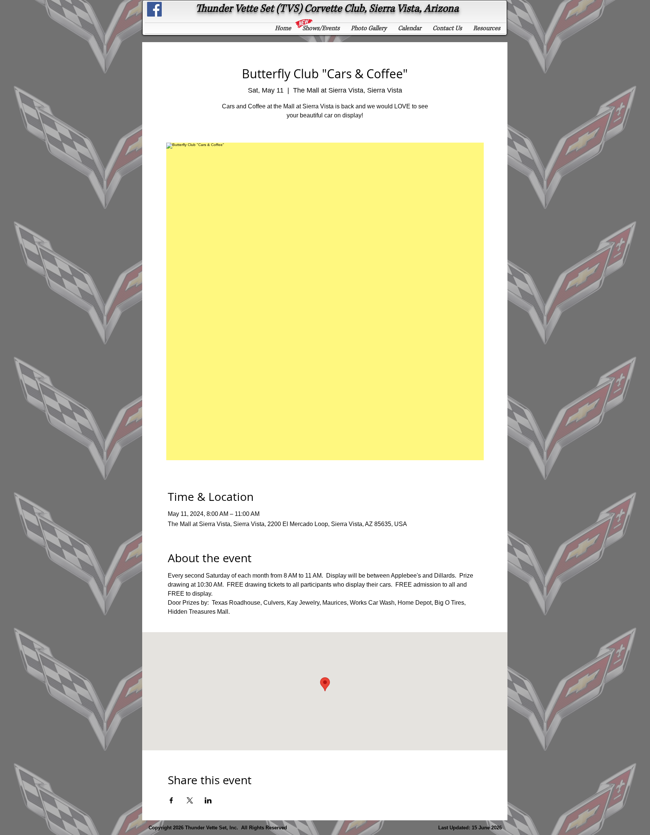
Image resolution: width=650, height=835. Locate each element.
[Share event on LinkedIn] (208, 800)
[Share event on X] (189, 800)
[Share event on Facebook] (171, 800)
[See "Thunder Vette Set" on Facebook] (154, 9)
